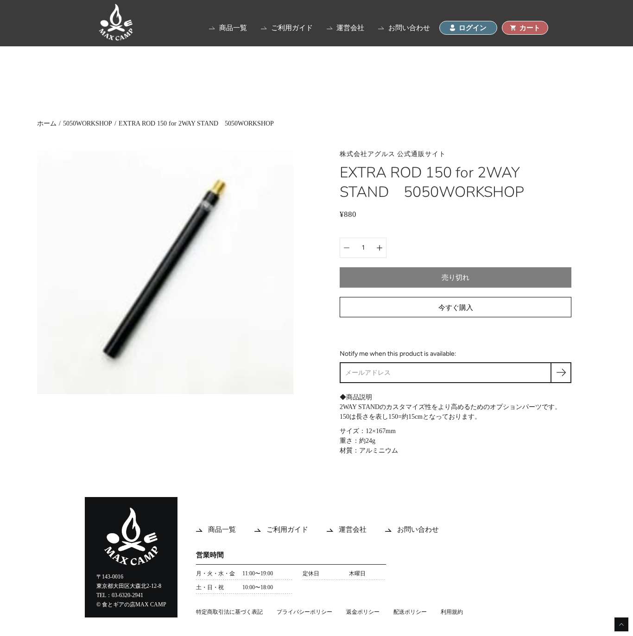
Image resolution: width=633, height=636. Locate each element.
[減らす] (347, 248)
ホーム (47, 123)
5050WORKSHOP (87, 123)
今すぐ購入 (455, 307)
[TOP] (116, 38)
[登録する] (561, 372)
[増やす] (379, 248)
